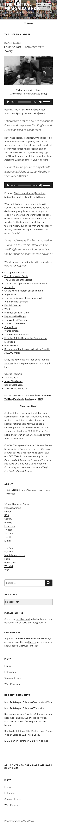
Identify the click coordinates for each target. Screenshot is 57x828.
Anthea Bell (40, 138)
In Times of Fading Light (16, 312)
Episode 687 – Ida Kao (34, 708)
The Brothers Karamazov (17, 334)
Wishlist (8, 566)
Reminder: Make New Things (33, 741)
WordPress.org (12, 684)
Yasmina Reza (11, 377)
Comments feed (12, 678)
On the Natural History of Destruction (23, 290)
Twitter (8, 399)
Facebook (18, 399)
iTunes (47, 395)
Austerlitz (9, 287)
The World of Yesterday (16, 320)
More (42, 113)
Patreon (32, 642)
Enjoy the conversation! (16, 359)
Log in (7, 666)
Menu (30, 23)
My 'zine (8, 551)
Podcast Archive (12, 508)
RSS (35, 113)
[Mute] (40, 101)
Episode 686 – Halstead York (37, 702)
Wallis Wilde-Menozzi (15, 388)
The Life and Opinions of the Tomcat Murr (25, 283)
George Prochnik (13, 374)
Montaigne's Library (14, 555)
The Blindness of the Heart (18, 280)
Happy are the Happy (15, 316)
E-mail (7, 540)
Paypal (25, 645)
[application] (28, 102)
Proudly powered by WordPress (19, 821)
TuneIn (28, 113)
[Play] (8, 101)
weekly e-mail (23, 619)
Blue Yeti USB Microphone (32, 463)
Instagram (9, 526)
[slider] (47, 101)
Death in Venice (12, 305)
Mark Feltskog (11, 702)
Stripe (35, 645)
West (7, 309)
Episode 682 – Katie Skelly (26, 735)
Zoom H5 (9, 460)
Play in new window (24, 109)
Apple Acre (10, 294)
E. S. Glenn (9, 741)
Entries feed (10, 672)
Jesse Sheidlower (13, 381)
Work (7, 570)
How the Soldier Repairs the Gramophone (25, 338)
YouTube (8, 533)
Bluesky (8, 522)
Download (40, 109)
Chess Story (10, 327)
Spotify (19, 113)
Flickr (7, 559)
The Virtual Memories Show (22, 6)
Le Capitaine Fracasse (15, 272)
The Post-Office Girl (14, 323)
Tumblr (28, 399)
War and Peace (12, 331)
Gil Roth (17, 490)
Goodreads (10, 562)
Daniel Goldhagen (13, 385)
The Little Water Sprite (16, 276)
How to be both (12, 345)
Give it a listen (40, 159)
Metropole (9, 342)
